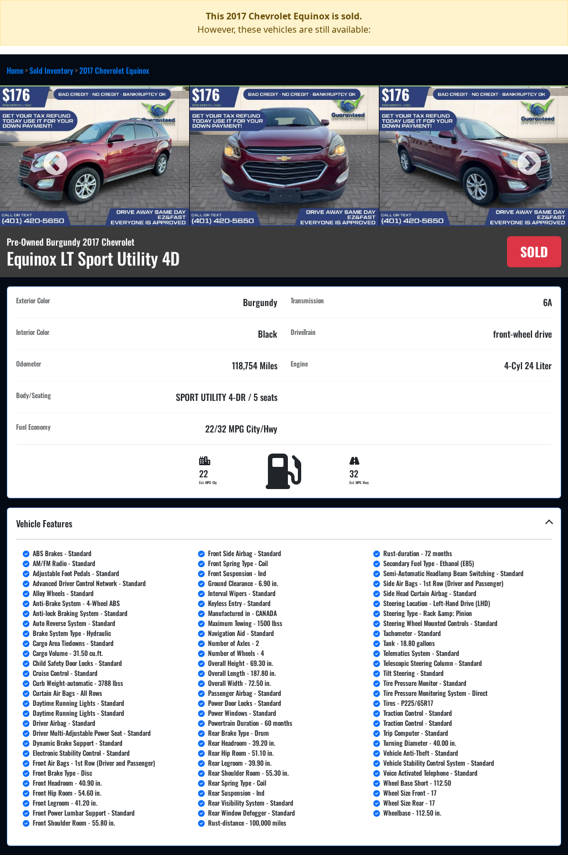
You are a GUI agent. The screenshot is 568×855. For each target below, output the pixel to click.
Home (15, 70)
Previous (47, 155)
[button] (284, 676)
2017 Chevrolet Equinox (114, 70)
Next (520, 155)
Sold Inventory (51, 70)
